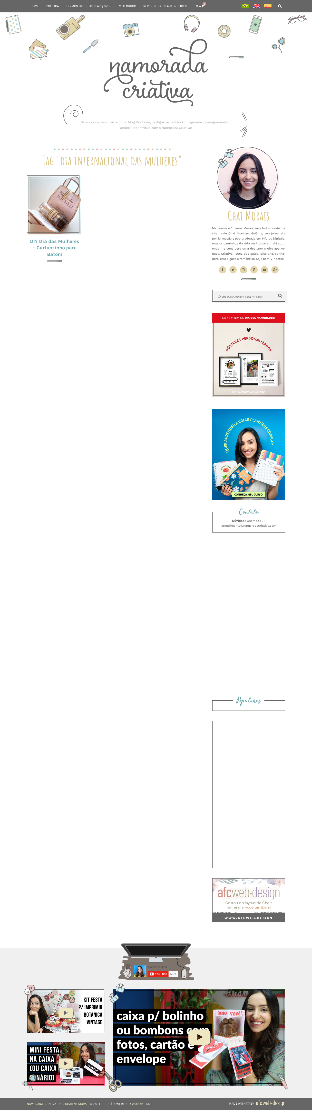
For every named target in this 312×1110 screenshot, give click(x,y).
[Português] (245, 6)
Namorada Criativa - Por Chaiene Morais (58, 1104)
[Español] (268, 6)
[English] (256, 6)
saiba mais (55, 205)
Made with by (242, 1103)
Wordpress (141, 1104)
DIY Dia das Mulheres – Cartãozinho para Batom (54, 247)
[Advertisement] (156, 125)
